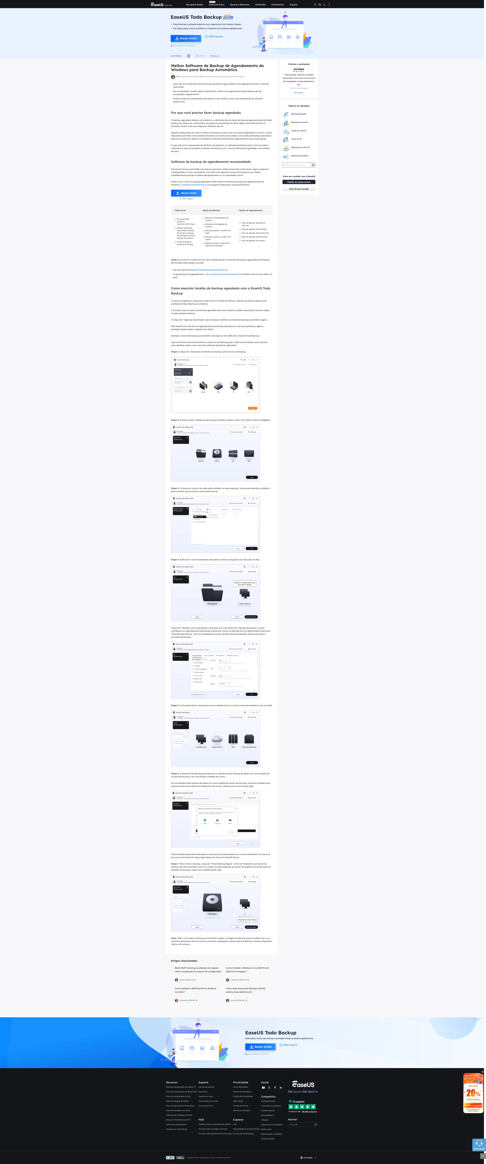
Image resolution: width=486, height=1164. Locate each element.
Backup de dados (298, 114)
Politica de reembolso (242, 1092)
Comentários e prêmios (271, 1106)
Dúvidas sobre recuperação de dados (215, 1124)
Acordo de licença (240, 1106)
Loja (235, 1124)
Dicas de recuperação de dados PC (181, 1087)
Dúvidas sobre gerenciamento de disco (215, 1133)
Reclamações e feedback (271, 1134)
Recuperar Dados (194, 4)
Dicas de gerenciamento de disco (180, 1106)
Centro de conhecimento (176, 1124)
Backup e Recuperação (220, 76)
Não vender (238, 1101)
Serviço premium (206, 1106)
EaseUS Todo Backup (194, 184)
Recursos (171, 1082)
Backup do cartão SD (300, 147)
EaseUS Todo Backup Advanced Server (209, 270)
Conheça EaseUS (268, 1101)
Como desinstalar (240, 1087)
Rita (178, 76)
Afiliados (265, 1120)
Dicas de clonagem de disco (178, 1110)
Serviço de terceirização (243, 1133)
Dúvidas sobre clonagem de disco (213, 1129)
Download (203, 1092)
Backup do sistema (299, 122)
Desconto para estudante (272, 1124)
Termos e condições (241, 1110)
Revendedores (267, 1115)
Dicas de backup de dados (177, 1101)
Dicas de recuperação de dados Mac (181, 1092)
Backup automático (299, 156)
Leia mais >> (299, 92)
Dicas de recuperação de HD (178, 1096)
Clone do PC (296, 139)
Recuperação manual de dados (246, 1129)
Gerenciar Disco (216, 4)
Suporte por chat (206, 1096)
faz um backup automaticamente (222, 274)
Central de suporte (206, 1087)
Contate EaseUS (268, 1110)
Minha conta (266, 1129)
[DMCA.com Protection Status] (181, 1157)
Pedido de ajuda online (298, 182)
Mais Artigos (238, 76)
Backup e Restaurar (239, 4)
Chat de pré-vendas (299, 189)
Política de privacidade (243, 1096)
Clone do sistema (298, 130)
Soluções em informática (176, 1129)
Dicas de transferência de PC (178, 1120)
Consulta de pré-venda (208, 1101)
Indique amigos (268, 1139)
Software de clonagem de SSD (179, 1115)
